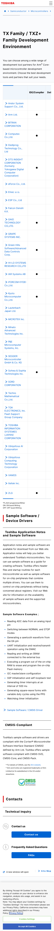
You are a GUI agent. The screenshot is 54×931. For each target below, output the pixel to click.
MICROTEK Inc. (16, 319)
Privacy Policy (16, 913)
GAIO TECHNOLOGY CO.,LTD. (12, 222)
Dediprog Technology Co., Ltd (13, 148)
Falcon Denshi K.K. (13, 210)
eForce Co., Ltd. (16, 183)
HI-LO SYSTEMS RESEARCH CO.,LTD (15, 264)
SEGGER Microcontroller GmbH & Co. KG (13, 359)
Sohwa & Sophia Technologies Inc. (15, 372)
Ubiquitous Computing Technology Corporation (12, 462)
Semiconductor (18, 11)
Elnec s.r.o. (14, 192)
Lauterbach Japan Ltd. (12, 309)
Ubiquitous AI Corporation (13, 448)
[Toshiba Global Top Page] (8, 3)
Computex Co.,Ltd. (12, 135)
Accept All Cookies (27, 926)
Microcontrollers (39, 11)
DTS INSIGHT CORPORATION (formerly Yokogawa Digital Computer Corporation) (14, 167)
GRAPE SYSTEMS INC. (12, 235)
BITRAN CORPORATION (12, 124)
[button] (51, 3)
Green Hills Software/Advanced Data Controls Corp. (15, 250)
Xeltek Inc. (13, 483)
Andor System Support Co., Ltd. (14, 105)
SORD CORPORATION (12, 383)
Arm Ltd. (13, 114)
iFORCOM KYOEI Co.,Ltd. (15, 284)
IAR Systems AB (16, 274)
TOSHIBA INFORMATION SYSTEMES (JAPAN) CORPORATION (12, 432)
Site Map (46, 871)
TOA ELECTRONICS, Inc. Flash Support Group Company (14, 412)
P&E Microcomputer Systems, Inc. (12, 345)
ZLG (10, 493)
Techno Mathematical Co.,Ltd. (11, 396)
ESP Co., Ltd (15, 200)
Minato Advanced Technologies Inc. (13, 330)
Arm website (36, 765)
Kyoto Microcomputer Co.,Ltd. (12, 296)
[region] (27, 906)
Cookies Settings (27, 919)
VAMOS (12, 475)
